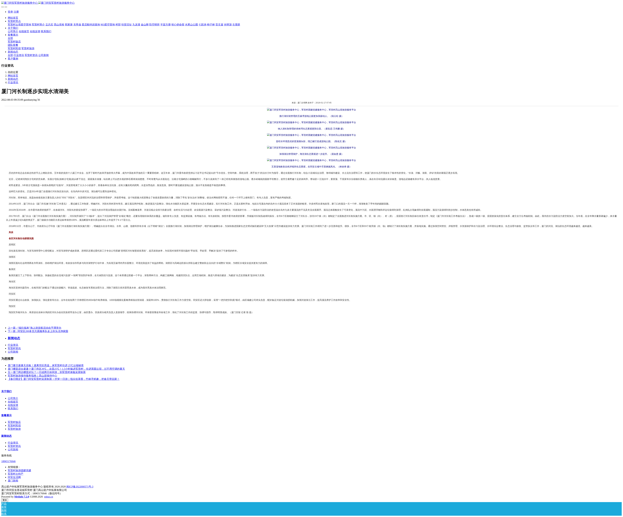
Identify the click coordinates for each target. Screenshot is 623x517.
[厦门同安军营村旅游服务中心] (311, 3)
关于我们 (6, 391)
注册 (16, 11)
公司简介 (13, 398)
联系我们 (13, 408)
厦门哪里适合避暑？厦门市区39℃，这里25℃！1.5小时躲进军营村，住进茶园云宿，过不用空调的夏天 (66, 368)
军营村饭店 (14, 422)
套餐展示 (6, 415)
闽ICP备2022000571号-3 (79, 486)
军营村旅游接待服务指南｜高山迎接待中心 (32, 375)
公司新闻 (13, 351)
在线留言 (13, 401)
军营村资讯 (14, 348)
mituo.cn (48, 496)
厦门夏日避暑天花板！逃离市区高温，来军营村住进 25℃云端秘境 (46, 365)
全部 (10, 38)
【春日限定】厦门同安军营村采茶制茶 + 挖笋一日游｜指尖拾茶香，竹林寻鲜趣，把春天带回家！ (64, 379)
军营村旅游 (14, 429)
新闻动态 (13, 79)
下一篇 (38, 331)
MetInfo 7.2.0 (21, 496)
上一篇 (34, 327)
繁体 (5, 500)
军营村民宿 (14, 425)
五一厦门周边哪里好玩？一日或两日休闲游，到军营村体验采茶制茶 (47, 372)
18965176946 (8, 461)
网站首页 (13, 17)
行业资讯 (13, 82)
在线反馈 (13, 405)
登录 (10, 11)
